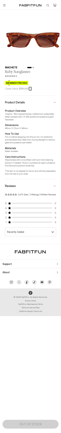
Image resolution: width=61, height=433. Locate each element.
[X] (19, 282)
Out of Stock (30, 424)
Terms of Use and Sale (30, 307)
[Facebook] (27, 282)
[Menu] (4, 5)
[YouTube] (42, 282)
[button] (30, 88)
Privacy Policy (30, 300)
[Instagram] (11, 282)
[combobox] (30, 231)
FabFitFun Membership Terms (30, 304)
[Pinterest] (50, 282)
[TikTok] (34, 282)
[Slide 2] (33, 67)
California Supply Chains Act (30, 311)
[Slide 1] (29, 67)
